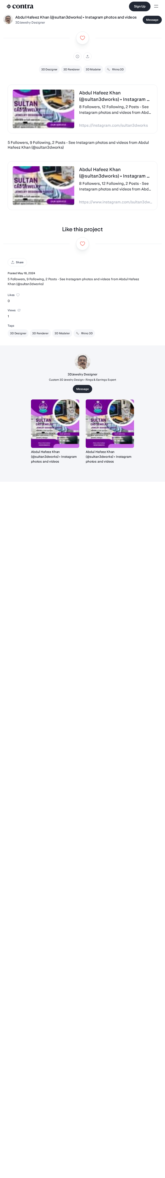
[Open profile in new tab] (8, 20)
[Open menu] (156, 6)
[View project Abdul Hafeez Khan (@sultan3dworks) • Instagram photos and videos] (55, 423)
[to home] (20, 6)
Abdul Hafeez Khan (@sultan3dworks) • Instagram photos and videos (54, 456)
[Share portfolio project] (88, 56)
